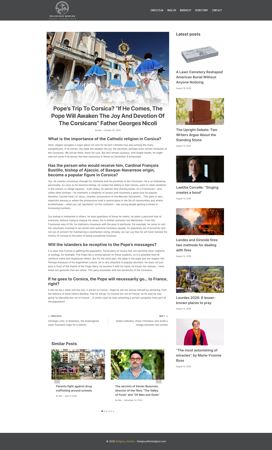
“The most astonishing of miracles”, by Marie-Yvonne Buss (198, 355)
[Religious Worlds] (62, 10)
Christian (156, 10)
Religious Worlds (125, 441)
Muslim (171, 10)
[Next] (159, 379)
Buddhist (185, 10)
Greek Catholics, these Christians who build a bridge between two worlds (142, 320)
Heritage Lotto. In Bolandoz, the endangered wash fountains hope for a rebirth (73, 320)
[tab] (102, 411)
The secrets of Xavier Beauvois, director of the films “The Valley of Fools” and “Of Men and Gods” (137, 390)
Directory (201, 10)
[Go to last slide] (57, 379)
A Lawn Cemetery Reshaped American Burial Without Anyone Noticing (199, 77)
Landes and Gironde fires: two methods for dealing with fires (197, 245)
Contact (217, 10)
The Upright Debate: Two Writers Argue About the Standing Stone (196, 135)
